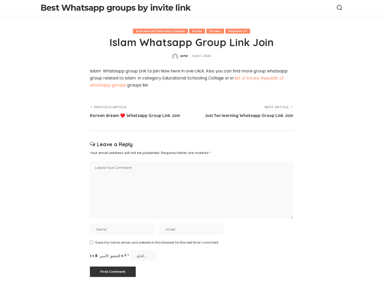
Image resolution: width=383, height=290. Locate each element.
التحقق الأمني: (109, 256)
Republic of (237, 31)
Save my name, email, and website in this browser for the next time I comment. (157, 242)
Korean (215, 31)
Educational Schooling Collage (160, 31)
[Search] (339, 8)
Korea (197, 31)
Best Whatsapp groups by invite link (115, 8)
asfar (184, 56)
